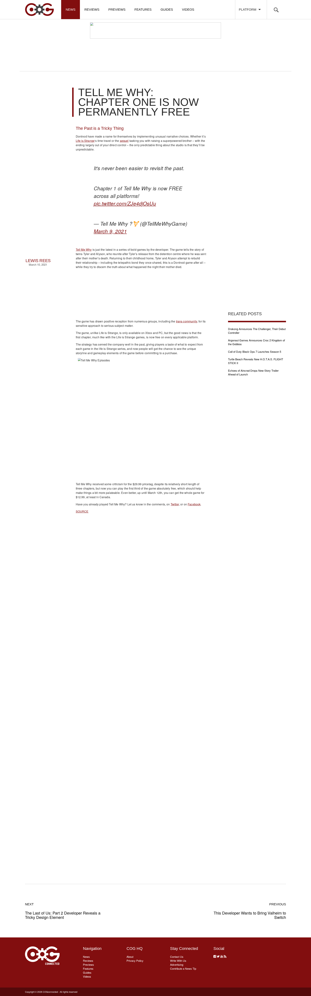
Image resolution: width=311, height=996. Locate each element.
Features (143, 9)
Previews (116, 9)
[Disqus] (141, 722)
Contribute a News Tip (183, 968)
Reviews (91, 9)
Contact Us (176, 957)
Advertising (176, 964)
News (70, 9)
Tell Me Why (84, 249)
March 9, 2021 (110, 231)
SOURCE (82, 511)
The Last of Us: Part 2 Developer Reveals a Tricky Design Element (62, 910)
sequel (124, 141)
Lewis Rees (38, 260)
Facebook (194, 504)
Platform (248, 9)
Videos (188, 9)
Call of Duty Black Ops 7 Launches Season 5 (254, 351)
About (130, 957)
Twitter (175, 504)
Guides (167, 9)
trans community (186, 321)
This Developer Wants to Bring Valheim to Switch (250, 910)
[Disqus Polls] (141, 628)
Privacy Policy (135, 960)
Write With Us (178, 960)
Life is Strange (85, 141)
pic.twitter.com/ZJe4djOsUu (125, 203)
